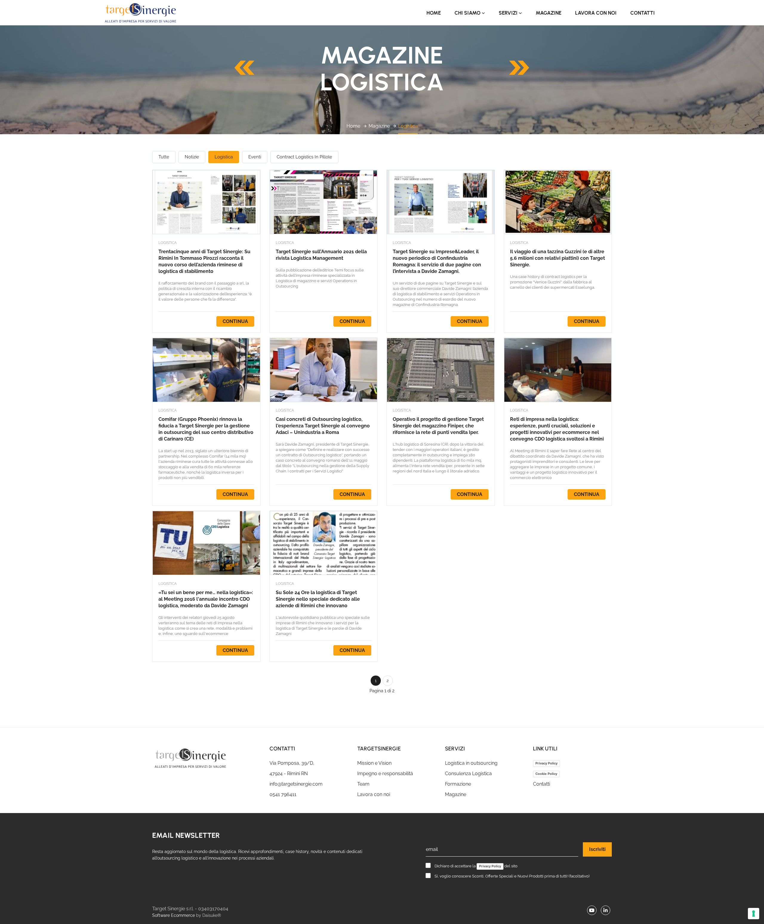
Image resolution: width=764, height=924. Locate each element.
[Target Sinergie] (206, 758)
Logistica (408, 126)
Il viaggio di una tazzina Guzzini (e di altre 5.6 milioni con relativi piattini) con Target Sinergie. (557, 258)
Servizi (509, 13)
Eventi (254, 157)
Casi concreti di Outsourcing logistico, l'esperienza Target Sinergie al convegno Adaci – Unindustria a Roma (323, 425)
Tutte (163, 157)
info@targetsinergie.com (296, 784)
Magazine (548, 13)
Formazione (458, 784)
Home (433, 13)
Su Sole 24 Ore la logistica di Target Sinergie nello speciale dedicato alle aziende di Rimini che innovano (318, 599)
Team (363, 784)
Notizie (192, 157)
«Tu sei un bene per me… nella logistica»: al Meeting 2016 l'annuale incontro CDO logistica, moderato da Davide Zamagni (205, 599)
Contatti (642, 13)
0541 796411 (282, 794)
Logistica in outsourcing (471, 763)
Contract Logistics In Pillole (304, 157)
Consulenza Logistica (468, 773)
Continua (235, 321)
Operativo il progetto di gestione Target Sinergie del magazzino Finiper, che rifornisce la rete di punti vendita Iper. (438, 425)
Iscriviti (597, 849)
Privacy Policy (546, 763)
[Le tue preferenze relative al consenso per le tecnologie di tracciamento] (753, 913)
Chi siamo (468, 13)
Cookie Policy (546, 774)
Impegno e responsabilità (385, 773)
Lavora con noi (596, 13)
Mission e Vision (374, 763)
